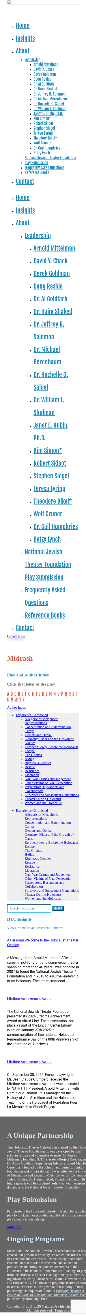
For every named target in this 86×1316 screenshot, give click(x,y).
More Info (13, 1227)
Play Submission (36, 162)
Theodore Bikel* (45, 138)
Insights (25, 38)
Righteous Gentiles (38, 763)
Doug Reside (42, 79)
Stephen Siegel (44, 128)
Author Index (15, 707)
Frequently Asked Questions (44, 167)
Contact (25, 181)
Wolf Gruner (42, 143)
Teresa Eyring (43, 133)
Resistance (32, 771)
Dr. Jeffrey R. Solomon (49, 94)
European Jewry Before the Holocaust (51, 747)
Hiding (29, 759)
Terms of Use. (64, 1310)
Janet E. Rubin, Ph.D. (48, 113)
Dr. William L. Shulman (49, 108)
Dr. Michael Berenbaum (50, 99)
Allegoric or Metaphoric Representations (41, 721)
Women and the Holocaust (43, 803)
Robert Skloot (43, 123)
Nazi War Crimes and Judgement (48, 779)
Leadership (32, 59)
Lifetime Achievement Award (29, 999)
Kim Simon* (42, 118)
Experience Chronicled (32, 715)
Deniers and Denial (38, 735)
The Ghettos (33, 755)
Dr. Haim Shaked (45, 89)
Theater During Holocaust (43, 799)
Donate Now (16, 636)
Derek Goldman (45, 74)
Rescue (30, 767)
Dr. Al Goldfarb (44, 84)
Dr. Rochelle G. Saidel (49, 104)
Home (23, 26)
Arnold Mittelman (46, 64)
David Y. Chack (44, 69)
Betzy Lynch (42, 153)
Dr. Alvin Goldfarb (20, 1163)
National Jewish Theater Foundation (50, 158)
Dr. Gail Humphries (47, 148)
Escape (30, 751)
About (23, 51)
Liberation (32, 775)
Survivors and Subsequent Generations (52, 795)
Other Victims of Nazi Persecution (48, 783)
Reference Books (37, 172)
